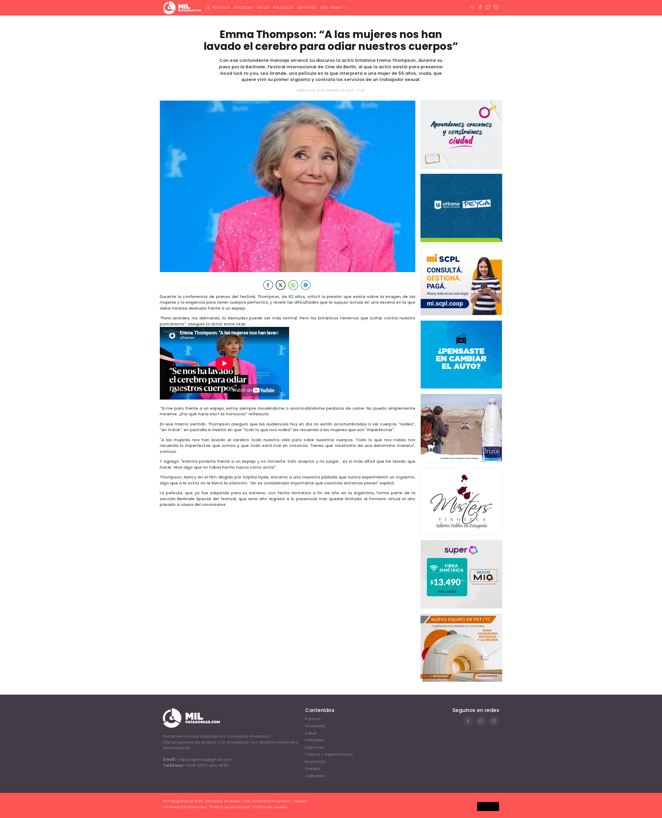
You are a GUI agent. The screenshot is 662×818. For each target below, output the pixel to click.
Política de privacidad (230, 807)
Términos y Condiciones (184, 807)
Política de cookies (270, 807)
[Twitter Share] (280, 285)
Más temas (331, 7)
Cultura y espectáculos (329, 754)
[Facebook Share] (268, 285)
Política (221, 7)
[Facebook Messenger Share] (306, 285)
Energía (312, 768)
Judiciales (315, 775)
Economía (315, 761)
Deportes (307, 7)
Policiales (283, 7)
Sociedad (243, 7)
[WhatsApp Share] (293, 285)
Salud (263, 7)
